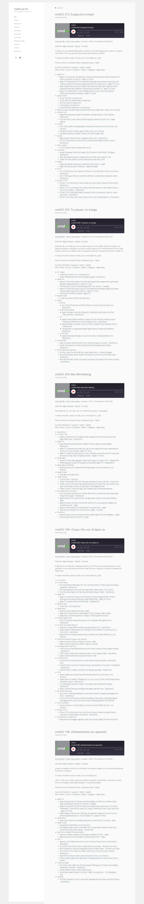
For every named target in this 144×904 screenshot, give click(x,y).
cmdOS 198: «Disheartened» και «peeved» (81, 732)
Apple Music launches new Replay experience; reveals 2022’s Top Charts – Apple (88, 820)
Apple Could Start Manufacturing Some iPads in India (78, 656)
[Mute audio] (78, 32)
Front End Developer (94, 782)
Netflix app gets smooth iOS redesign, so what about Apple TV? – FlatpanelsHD (87, 463)
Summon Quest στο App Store (70, 103)
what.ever (16, 44)
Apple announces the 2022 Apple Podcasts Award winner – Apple (82, 837)
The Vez (68, 70)
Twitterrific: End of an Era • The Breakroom (74, 274)
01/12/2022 (64, 735)
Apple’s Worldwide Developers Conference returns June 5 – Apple (82, 164)
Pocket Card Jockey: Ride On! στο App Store (75, 298)
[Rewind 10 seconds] (81, 32)
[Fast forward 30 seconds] (88, 32)
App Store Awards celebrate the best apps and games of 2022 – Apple (84, 834)
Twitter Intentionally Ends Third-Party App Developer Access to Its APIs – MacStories (89, 481)
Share (88, 36)
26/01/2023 (64, 213)
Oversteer (17, 27)
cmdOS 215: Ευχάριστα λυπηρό (74, 14)
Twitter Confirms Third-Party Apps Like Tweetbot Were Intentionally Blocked (86, 489)
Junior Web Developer (77, 782)
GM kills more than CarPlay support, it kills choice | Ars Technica (82, 131)
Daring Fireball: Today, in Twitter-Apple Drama (75, 870)
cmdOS (16, 20)
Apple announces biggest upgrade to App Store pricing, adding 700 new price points (89, 719)
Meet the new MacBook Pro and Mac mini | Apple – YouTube (81, 510)
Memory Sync (17, 24)
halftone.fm (21, 9)
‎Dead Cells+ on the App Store (70, 606)
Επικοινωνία (17, 51)
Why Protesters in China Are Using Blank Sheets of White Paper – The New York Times (90, 849)
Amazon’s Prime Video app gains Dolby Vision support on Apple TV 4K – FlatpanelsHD (89, 460)
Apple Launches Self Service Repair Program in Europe (79, 644)
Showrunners (17, 30)
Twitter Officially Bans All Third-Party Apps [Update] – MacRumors (82, 277)
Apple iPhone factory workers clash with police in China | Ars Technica (84, 856)
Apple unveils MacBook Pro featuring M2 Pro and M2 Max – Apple (83, 507)
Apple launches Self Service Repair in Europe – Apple (78, 641)
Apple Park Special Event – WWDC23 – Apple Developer (79, 166)
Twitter (97, 63)
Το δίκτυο (16, 48)
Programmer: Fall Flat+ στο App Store (71, 98)
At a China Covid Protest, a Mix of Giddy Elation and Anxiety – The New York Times (88, 846)
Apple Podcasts (68, 46)
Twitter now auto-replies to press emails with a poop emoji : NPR (82, 159)
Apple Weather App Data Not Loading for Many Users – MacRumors (84, 138)
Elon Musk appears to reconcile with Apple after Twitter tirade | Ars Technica (86, 590)
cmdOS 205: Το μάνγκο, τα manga (76, 209)
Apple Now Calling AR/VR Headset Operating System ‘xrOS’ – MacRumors (85, 627)
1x (84, 32)
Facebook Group (87, 63)
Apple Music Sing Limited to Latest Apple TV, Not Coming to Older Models (85, 613)
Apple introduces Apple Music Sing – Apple (74, 611)
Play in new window (73, 41)
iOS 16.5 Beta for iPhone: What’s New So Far (75, 147)
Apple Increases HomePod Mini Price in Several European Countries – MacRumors (88, 343)
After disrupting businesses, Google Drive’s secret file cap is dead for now (85, 157)
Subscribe (80, 36)
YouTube (85, 46)
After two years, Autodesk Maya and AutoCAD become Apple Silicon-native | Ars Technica (88, 110)
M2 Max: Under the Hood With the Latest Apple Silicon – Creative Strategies (86, 352)
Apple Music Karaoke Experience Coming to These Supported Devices (84, 615)
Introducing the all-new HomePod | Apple (74, 517)
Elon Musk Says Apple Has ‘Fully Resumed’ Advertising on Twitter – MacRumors (87, 592)
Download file (60, 41)
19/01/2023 (64, 377)
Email (78, 63)
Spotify (77, 46)
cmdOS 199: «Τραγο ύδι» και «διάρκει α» (80, 529)
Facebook (74, 67)
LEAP (99, 58)
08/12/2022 (64, 532)
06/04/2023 (64, 17)
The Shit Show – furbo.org (69, 479)
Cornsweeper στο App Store (70, 105)
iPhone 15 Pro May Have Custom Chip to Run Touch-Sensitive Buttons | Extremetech (89, 197)
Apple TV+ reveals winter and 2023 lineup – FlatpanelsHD (79, 601)
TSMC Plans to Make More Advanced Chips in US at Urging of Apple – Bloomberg (88, 653)
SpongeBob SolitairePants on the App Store (75, 825)
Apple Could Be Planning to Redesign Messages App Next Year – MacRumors (87, 689)
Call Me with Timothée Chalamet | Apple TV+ (75, 293)
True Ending (17, 37)
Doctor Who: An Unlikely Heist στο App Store (75, 100)
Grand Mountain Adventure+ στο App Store (75, 107)
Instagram (91, 70)
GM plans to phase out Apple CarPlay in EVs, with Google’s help (82, 133)
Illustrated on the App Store (69, 474)
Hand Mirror (61, 432)
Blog (15, 17)
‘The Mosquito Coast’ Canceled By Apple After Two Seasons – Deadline (84, 286)
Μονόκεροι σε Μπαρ (19, 41)
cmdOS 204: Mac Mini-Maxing (73, 374)
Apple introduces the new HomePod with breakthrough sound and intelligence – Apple (89, 514)
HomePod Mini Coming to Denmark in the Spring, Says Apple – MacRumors (86, 670)
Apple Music (100, 70)
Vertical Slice (17, 34)
